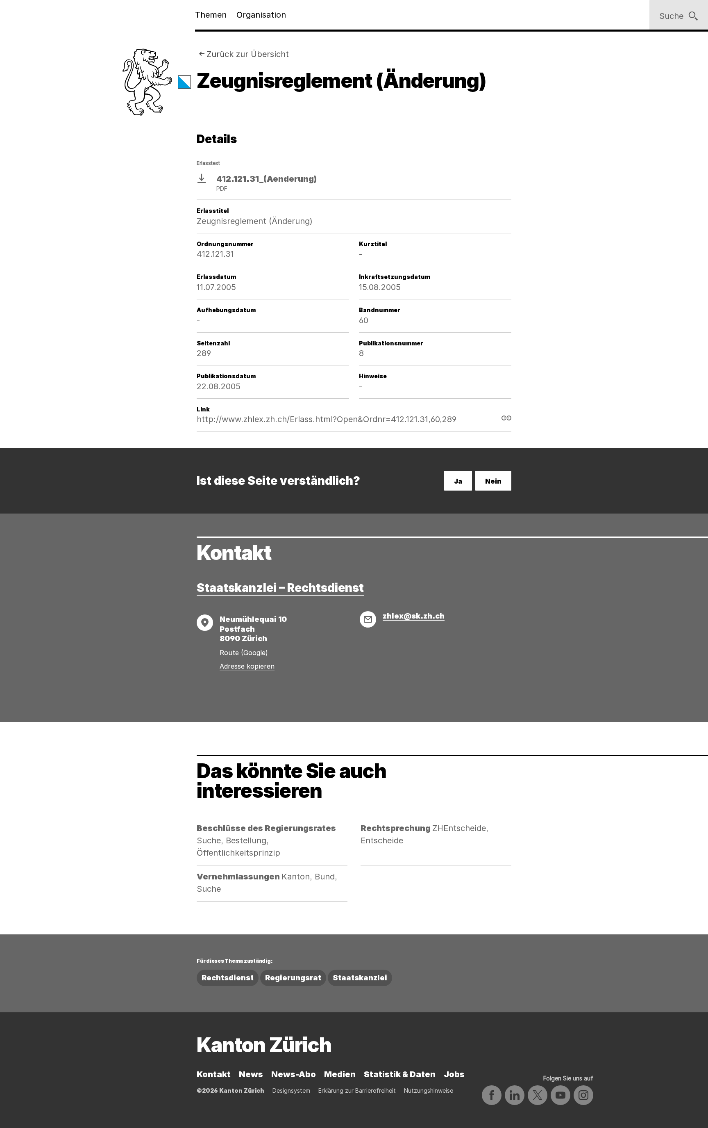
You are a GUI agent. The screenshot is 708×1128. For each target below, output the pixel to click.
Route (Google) (244, 652)
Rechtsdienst (228, 977)
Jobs (454, 1074)
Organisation (261, 15)
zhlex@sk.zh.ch (414, 616)
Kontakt (214, 1074)
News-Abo (293, 1074)
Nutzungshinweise (428, 1090)
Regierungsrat (293, 977)
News (251, 1074)
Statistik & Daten (400, 1074)
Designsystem (291, 1090)
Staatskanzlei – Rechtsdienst (280, 588)
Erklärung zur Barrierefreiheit (357, 1090)
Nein (493, 481)
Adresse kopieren (247, 666)
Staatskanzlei (360, 977)
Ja (458, 481)
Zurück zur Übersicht (247, 54)
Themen (211, 15)
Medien (340, 1074)
